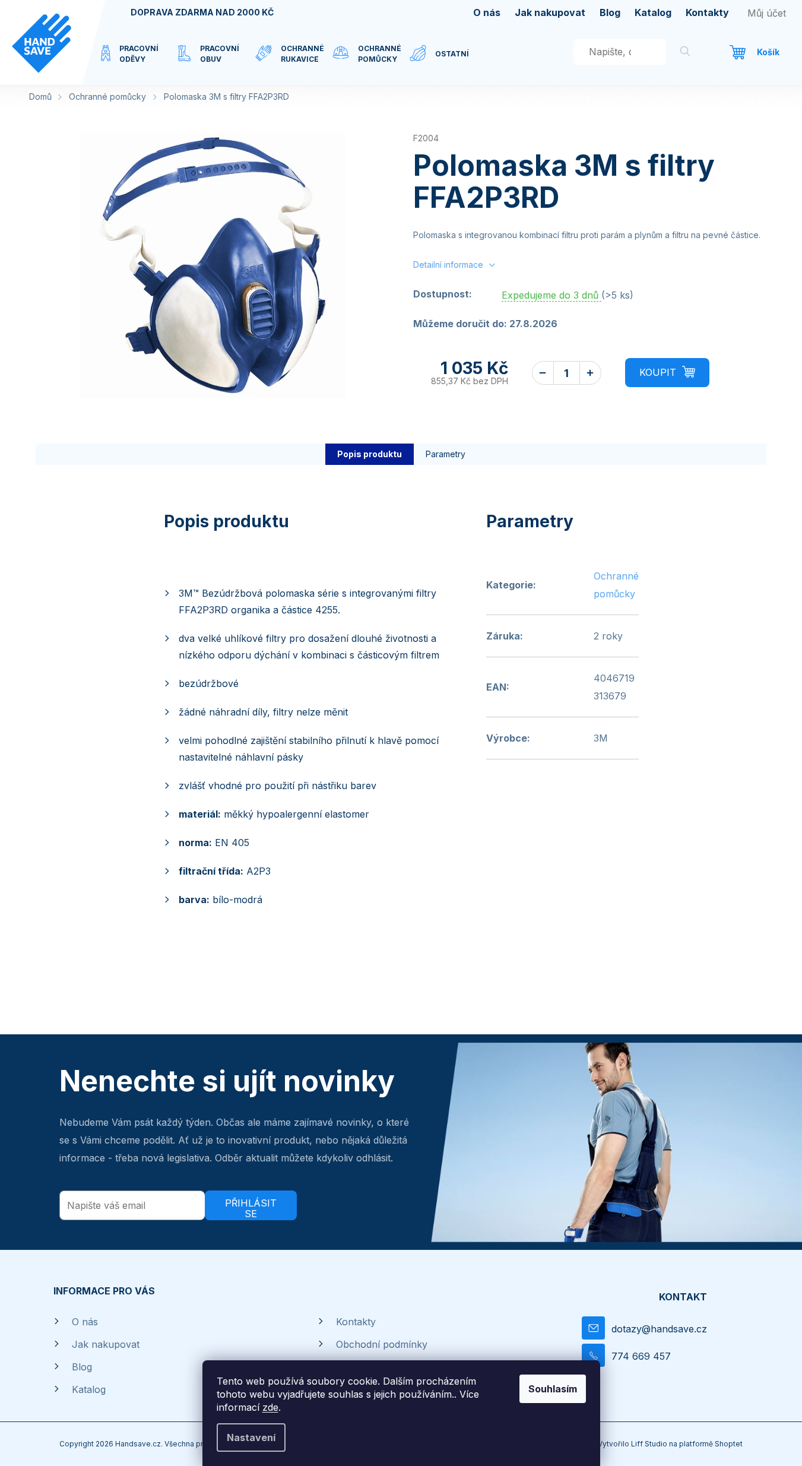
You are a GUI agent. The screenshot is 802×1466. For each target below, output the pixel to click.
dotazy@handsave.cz (659, 1329)
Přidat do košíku (667, 372)
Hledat (685, 53)
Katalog (653, 12)
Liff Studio (650, 1443)
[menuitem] (139, 61)
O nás (486, 12)
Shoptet (729, 1443)
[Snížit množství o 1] (542, 373)
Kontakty (707, 12)
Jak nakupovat (550, 12)
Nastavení (251, 1437)
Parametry (445, 454)
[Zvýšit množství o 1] (590, 373)
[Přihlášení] (766, 13)
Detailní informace (448, 264)
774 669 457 (641, 1356)
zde (270, 1407)
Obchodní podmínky (381, 1344)
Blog (610, 12)
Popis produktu (369, 454)
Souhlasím (552, 1389)
